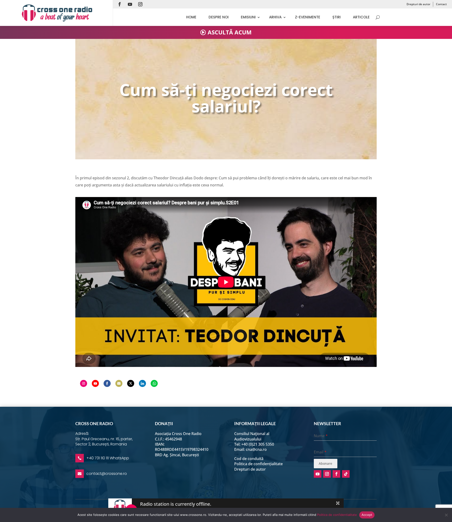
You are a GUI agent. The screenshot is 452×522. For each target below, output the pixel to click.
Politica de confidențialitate (258, 463)
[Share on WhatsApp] (154, 383)
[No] (446, 515)
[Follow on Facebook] (119, 4)
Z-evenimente (307, 17)
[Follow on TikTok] (346, 474)
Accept (367, 515)
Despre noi (219, 17)
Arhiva (275, 17)
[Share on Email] (118, 383)
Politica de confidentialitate (337, 515)
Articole (361, 17)
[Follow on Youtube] (130, 4)
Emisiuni (248, 17)
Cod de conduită (248, 458)
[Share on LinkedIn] (142, 383)
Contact (441, 4)
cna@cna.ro (256, 449)
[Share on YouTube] (95, 383)
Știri (336, 17)
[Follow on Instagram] (140, 4)
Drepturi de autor (418, 4)
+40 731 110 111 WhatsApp (107, 458)
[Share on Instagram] (83, 383)
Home (191, 17)
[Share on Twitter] (130, 383)
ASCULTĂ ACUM (230, 32)
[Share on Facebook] (107, 383)
